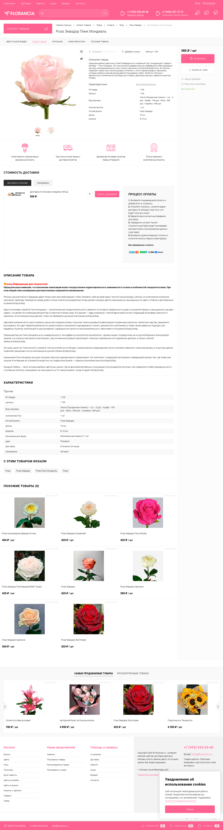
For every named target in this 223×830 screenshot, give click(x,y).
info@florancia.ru (202, 754)
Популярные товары (56, 759)
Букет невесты (10, 775)
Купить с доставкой (107, 194)
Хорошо (190, 809)
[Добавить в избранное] (81, 52)
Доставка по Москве (17, 183)
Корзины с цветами (12, 790)
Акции (53, 3)
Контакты (80, 3)
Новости (40, 3)
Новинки (51, 754)
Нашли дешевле (192, 79)
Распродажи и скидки (57, 770)
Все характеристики (146, 84)
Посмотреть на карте (148, 774)
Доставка (26, 3)
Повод (6, 801)
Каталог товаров (18, 28)
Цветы (7, 759)
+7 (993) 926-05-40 (39, 826)
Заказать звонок (135, 15)
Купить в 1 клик (200, 70)
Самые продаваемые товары (93, 673)
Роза (7, 471)
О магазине (9, 3)
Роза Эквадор (23, 471)
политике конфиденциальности (180, 801)
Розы (65, 471)
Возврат (66, 3)
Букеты (7, 754)
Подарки (7, 796)
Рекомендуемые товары (58, 765)
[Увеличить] (44, 84)
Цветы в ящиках (11, 785)
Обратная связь (16, 826)
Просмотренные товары (133, 673)
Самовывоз (43, 183)
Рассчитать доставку (195, 84)
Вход (197, 3)
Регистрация (209, 3)
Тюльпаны (8, 770)
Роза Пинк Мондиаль (46, 471)
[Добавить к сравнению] (81, 58)
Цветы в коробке (11, 780)
